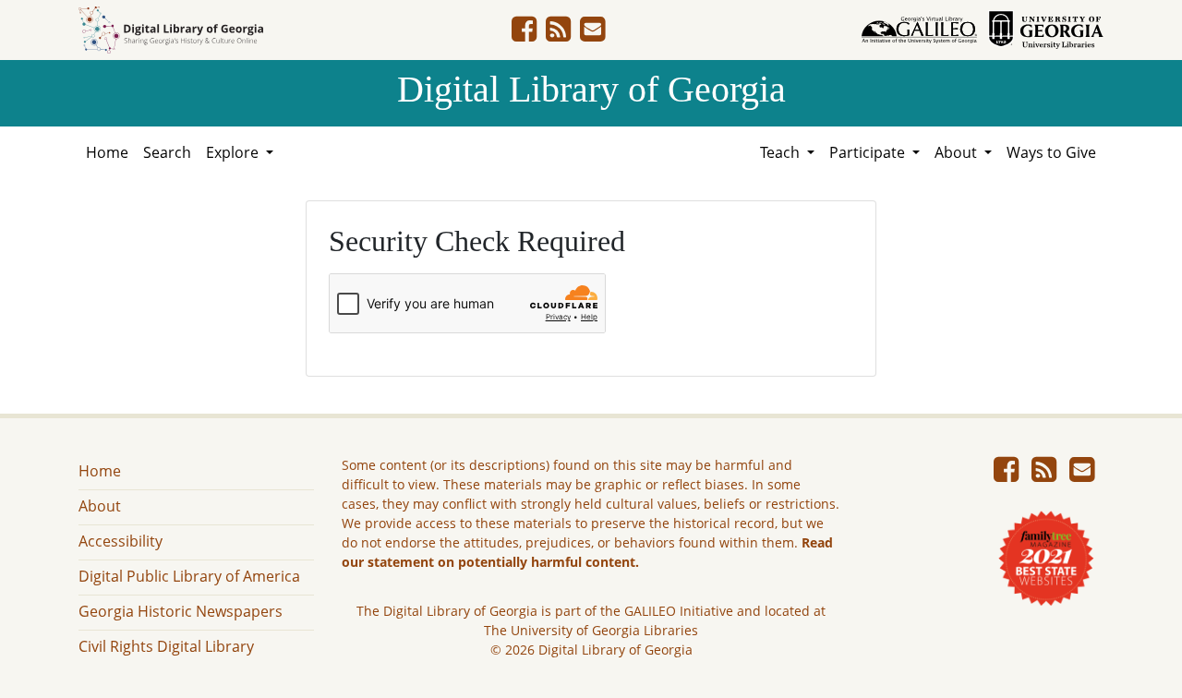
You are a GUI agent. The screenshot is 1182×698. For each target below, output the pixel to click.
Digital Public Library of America (189, 576)
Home (107, 152)
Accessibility (120, 541)
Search (167, 152)
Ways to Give (1051, 152)
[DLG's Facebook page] (524, 34)
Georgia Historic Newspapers (180, 611)
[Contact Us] (592, 34)
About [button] (958, 152)
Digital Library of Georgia (591, 89)
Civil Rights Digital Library (166, 646)
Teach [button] (781, 152)
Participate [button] (869, 152)
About (99, 506)
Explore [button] (234, 152)
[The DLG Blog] (558, 34)
